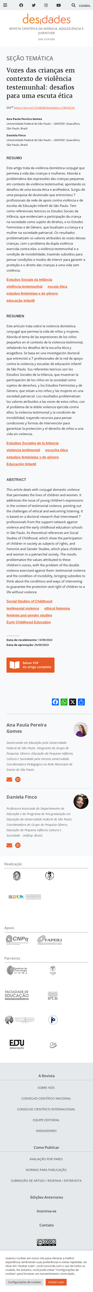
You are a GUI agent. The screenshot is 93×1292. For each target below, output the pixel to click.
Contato (46, 1225)
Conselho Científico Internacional (46, 1109)
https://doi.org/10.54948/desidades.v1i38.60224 (44, 107)
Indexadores (46, 1131)
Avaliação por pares (46, 1159)
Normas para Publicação (46, 1170)
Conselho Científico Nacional (46, 1098)
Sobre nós (46, 1088)
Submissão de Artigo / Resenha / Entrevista (46, 1181)
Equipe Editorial (46, 1120)
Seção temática (29, 58)
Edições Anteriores (46, 1197)
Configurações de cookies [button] (24, 1282)
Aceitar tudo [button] (56, 1282)
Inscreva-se (46, 1211)
